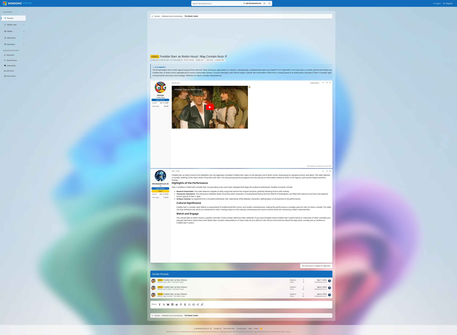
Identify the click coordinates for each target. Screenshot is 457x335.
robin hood (209, 60)
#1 (330, 83)
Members (11, 44)
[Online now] (160, 181)
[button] (24, 24)
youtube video (219, 60)
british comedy (189, 60)
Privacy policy (241, 328)
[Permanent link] (209, 183)
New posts (10, 55)
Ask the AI (10, 71)
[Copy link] (327, 82)
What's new (12, 24)
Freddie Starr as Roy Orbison (175, 280)
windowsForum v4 (202, 328)
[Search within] (264, 3)
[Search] (269, 3)
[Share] (323, 82)
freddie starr (200, 60)
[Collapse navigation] (22, 12)
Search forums (12, 60)
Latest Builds (11, 65)
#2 (330, 171)
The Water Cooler (178, 282)
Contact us (217, 328)
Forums (10, 18)
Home (256, 328)
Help (250, 328)
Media (9, 31)
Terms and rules (229, 328)
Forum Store (11, 76)
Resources (11, 38)
